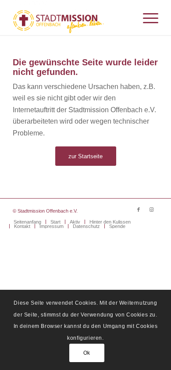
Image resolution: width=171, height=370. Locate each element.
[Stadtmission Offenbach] (71, 17)
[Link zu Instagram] (151, 209)
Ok (86, 353)
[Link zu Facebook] (138, 209)
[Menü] (146, 17)
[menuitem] (146, 17)
